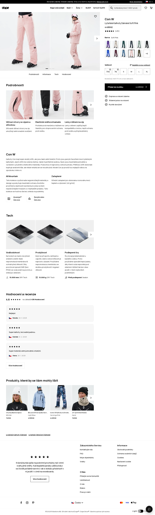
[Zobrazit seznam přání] (145, 7)
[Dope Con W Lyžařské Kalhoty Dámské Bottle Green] (123, 45)
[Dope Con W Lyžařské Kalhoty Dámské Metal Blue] (131, 45)
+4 (147, 53)
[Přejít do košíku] (151, 7)
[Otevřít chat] (149, 509)
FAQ (81, 453)
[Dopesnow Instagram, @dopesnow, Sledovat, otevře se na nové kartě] (27, 502)
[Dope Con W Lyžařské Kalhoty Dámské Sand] (115, 45)
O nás (82, 484)
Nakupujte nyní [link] (102, 2)
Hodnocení (66, 74)
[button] (140, 511)
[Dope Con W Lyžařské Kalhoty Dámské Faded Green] (139, 45)
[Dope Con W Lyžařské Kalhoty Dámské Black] (147, 45)
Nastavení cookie (124, 461)
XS (117, 71)
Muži (69, 8)
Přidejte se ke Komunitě (89, 476)
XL (147, 71)
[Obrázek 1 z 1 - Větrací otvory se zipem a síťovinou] (20, 104)
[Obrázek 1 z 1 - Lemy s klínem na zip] (79, 104)
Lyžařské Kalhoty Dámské (16, 435)
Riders (82, 488)
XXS (108, 71)
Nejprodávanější (57, 8)
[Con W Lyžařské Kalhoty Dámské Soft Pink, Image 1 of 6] (25, 41)
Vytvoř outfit (99, 8)
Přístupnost (122, 465)
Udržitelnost (85, 480)
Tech (56, 74)
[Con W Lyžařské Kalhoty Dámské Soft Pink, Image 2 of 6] (75, 41)
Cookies (120, 457)
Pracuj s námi (85, 492)
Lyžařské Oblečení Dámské (39, 435)
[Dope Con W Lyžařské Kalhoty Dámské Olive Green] (139, 54)
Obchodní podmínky (125, 449)
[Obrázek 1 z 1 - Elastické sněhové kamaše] (50, 104)
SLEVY (88, 8)
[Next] (97, 38)
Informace (47, 74)
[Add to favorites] (95, 16)
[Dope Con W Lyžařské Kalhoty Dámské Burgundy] (115, 54)
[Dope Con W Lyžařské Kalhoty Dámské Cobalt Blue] (108, 54)
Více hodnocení (15, 365)
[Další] (91, 105)
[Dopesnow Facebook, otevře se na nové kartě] (21, 502)
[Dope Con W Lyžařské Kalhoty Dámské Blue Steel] (123, 54)
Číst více (16, 200)
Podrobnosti (34, 74)
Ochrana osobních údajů (127, 453)
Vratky (82, 461)
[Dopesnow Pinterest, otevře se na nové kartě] (33, 502)
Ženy (78, 8)
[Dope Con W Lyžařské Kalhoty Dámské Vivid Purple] (108, 45)
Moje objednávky (136, 2)
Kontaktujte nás (86, 449)
